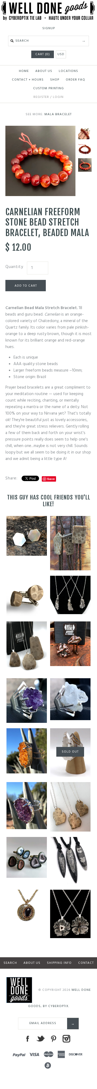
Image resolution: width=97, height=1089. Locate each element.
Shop (54, 79)
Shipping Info (59, 963)
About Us (43, 71)
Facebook (27, 1039)
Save (51, 479)
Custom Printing (48, 88)
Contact (86, 963)
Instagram (66, 1039)
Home (24, 71)
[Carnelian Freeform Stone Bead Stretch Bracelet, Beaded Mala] (40, 129)
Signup (48, 28)
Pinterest (53, 1039)
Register (41, 97)
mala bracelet (58, 114)
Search (10, 963)
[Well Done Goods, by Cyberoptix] (48, 4)
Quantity (14, 267)
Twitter (40, 1039)
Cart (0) (42, 54)
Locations (68, 71)
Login (58, 97)
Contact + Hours (28, 79)
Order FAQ (75, 79)
